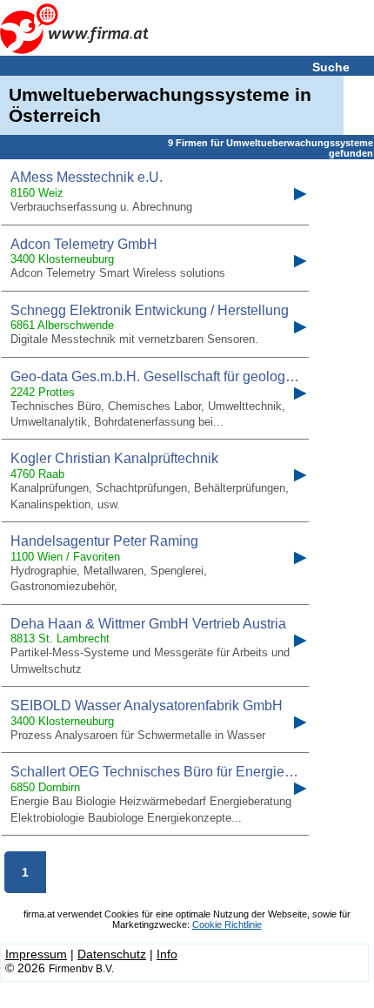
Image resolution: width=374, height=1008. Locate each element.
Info (167, 954)
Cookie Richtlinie (227, 924)
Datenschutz (111, 954)
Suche (331, 67)
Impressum (36, 954)
